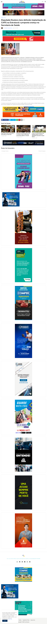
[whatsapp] (17, 562)
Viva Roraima (26, 622)
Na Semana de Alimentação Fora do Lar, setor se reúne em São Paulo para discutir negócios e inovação (23, 134)
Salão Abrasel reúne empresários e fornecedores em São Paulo (7, 134)
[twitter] (22, 562)
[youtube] (25, 562)
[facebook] (20, 562)
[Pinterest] (19, 120)
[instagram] (27, 562)
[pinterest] (30, 562)
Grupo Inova (33, 620)
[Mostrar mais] (24, 120)
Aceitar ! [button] (4, 620)
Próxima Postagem (41, 151)
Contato (20, 620)
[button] (1, 2)
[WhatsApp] (17, 120)
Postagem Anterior (5, 151)
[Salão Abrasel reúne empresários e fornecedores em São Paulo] (8, 128)
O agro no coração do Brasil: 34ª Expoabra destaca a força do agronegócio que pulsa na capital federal (38, 135)
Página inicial (3, 17)
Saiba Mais (10, 619)
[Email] (22, 120)
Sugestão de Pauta (26, 620)
